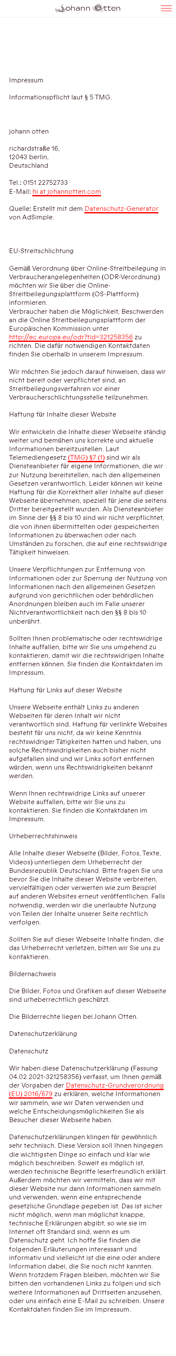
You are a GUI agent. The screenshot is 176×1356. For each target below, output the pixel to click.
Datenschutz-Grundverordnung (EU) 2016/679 (86, 1090)
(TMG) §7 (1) (86, 457)
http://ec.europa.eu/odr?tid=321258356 (71, 337)
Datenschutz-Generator (121, 208)
